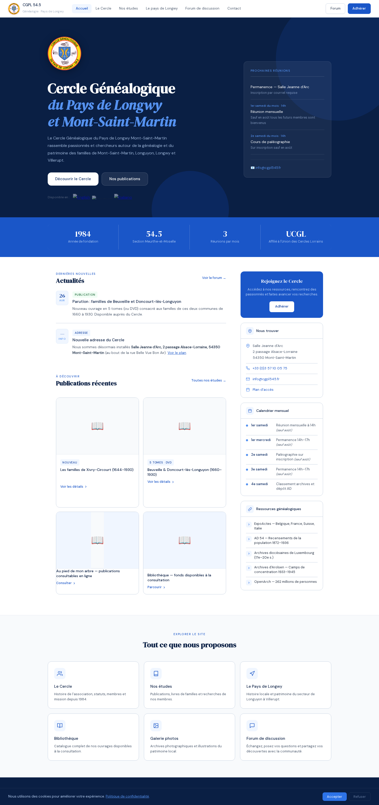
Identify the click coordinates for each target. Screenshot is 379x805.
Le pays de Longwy (162, 8)
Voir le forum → (214, 278)
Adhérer (359, 8)
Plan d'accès (263, 389)
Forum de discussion (202, 8)
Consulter (64, 583)
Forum (336, 8)
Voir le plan (177, 353)
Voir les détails (71, 487)
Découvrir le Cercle (73, 178)
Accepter (334, 796)
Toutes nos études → (208, 380)
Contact (234, 8)
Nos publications (124, 178)
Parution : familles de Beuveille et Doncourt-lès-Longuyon (126, 301)
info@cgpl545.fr (266, 379)
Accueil (82, 8)
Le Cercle (103, 8)
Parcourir (154, 587)
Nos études (128, 8)
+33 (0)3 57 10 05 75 (270, 368)
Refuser (359, 796)
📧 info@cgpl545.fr (266, 167)
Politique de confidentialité (127, 796)
